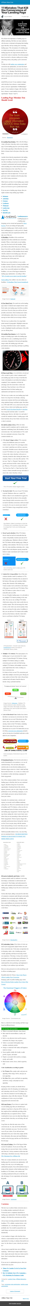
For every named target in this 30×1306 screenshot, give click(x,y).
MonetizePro (13, 940)
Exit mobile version (15, 1303)
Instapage (5, 196)
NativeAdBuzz (5, 280)
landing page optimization (17, 64)
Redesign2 (10, 137)
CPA (2, 1281)
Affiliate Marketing (21, 1279)
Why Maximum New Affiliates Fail (10, 1156)
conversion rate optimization (15, 731)
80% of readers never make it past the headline (14, 276)
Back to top (26, 1298)
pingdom (25, 409)
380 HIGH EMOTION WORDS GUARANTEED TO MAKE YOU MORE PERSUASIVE (14, 836)
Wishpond (5, 206)
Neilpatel (12, 299)
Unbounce (14, 703)
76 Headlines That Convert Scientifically (17, 282)
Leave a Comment (15, 1291)
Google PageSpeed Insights (13, 409)
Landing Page (12, 1279)
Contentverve (7, 647)
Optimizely (14, 1199)
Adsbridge (6, 198)
